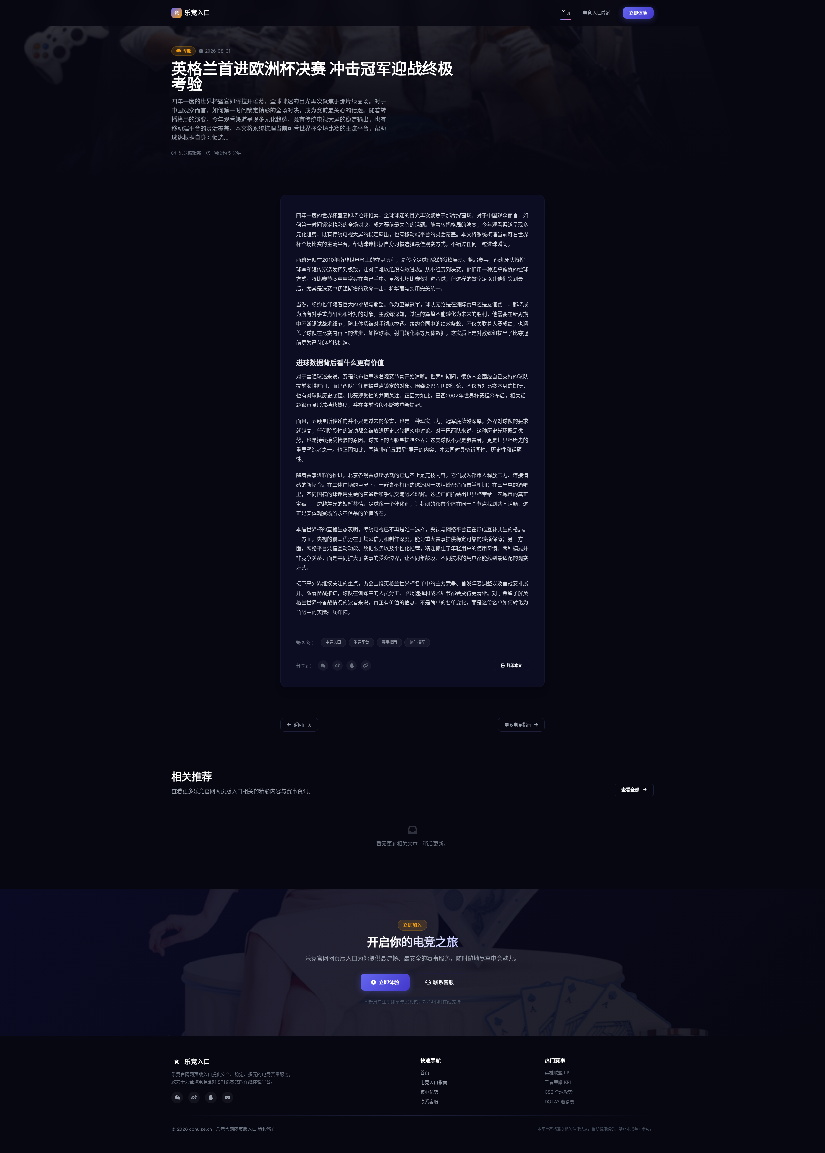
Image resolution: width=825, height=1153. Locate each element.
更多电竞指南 (517, 725)
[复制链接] (366, 665)
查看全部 (630, 789)
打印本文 (514, 665)
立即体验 (638, 12)
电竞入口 (333, 642)
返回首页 (303, 725)
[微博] (337, 665)
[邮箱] (227, 1097)
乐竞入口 (192, 13)
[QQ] (351, 665)
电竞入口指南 (597, 13)
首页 (566, 13)
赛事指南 (389, 642)
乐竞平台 (361, 642)
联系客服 (443, 982)
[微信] (323, 665)
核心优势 (429, 1092)
